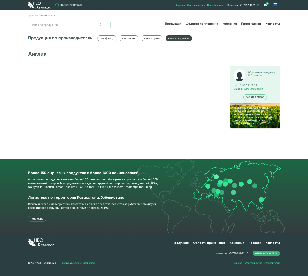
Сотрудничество (196, 5)
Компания (229, 23)
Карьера (180, 5)
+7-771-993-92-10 (249, 5)
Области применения (202, 23)
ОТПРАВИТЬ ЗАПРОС (266, 253)
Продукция (173, 23)
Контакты (273, 23)
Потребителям (215, 5)
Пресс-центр (251, 23)
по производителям (178, 38)
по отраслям (129, 38)
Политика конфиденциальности (78, 263)
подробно (37, 219)
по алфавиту (107, 38)
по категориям (152, 38)
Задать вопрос (255, 97)
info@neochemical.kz (252, 89)
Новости (255, 242)
